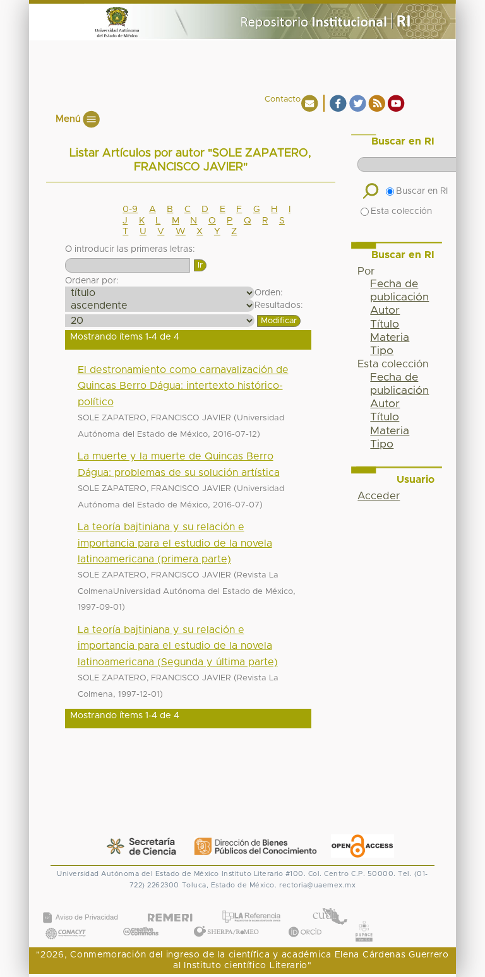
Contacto (283, 99)
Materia (389, 337)
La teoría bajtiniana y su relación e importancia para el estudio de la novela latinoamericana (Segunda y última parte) (178, 646)
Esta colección (401, 211)
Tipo (381, 351)
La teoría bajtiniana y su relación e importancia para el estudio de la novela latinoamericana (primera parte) (175, 543)
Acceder (378, 496)
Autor (385, 310)
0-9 (130, 209)
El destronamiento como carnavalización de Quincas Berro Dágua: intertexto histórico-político (183, 386)
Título (384, 324)
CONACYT (65, 920)
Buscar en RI (422, 191)
